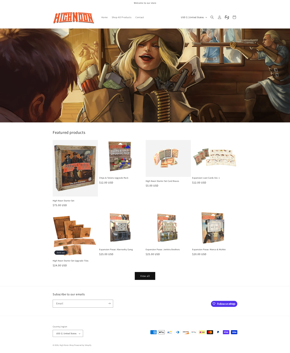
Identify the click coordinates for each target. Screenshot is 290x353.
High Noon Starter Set (63, 200)
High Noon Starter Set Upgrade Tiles (70, 260)
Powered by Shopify (82, 345)
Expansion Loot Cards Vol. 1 (206, 178)
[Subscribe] (109, 303)
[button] (212, 17)
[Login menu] (227, 17)
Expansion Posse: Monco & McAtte (209, 249)
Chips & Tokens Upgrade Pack (113, 178)
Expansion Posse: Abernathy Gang (116, 249)
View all (145, 276)
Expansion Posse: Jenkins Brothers (163, 249)
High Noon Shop (67, 345)
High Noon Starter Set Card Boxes (162, 181)
